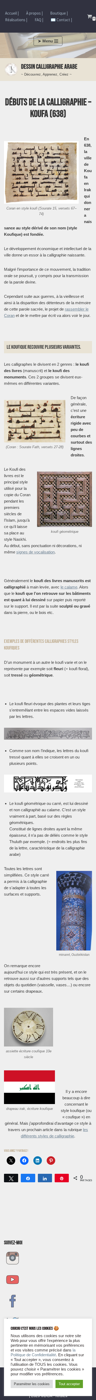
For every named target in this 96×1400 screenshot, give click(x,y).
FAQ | (39, 19)
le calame (69, 587)
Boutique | (59, 13)
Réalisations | (16, 19)
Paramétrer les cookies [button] (32, 1384)
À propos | (34, 13)
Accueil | (12, 13)
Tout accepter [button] (69, 1384)
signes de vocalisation (35, 552)
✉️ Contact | (61, 19)
